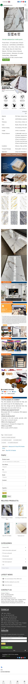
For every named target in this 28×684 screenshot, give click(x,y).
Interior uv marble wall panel (8, 437)
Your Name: (5, 464)
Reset (9, 496)
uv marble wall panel (13, 442)
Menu (17, 683)
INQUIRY (6, 59)
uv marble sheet (17, 440)
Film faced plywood (7, 561)
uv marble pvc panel (6, 440)
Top (24, 683)
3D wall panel (5, 556)
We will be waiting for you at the (11, 582)
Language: (5, 1)
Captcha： (5, 488)
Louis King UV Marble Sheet (21, 517)
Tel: (3, 469)
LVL (3, 564)
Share (3, 683)
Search (24, 568)
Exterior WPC (5, 547)
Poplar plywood (21, 535)
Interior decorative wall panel (9, 550)
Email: (3, 475)
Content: (4, 480)
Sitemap (8, 656)
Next (24, 19)
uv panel (4, 442)
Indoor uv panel (8, 434)
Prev (4, 19)
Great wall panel (8, 585)
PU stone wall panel (7, 553)
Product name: (6, 459)
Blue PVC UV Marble (11, 450)
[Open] (26, 15)
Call (10, 683)
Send (4, 496)
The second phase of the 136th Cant (13, 578)
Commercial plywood (7, 559)
